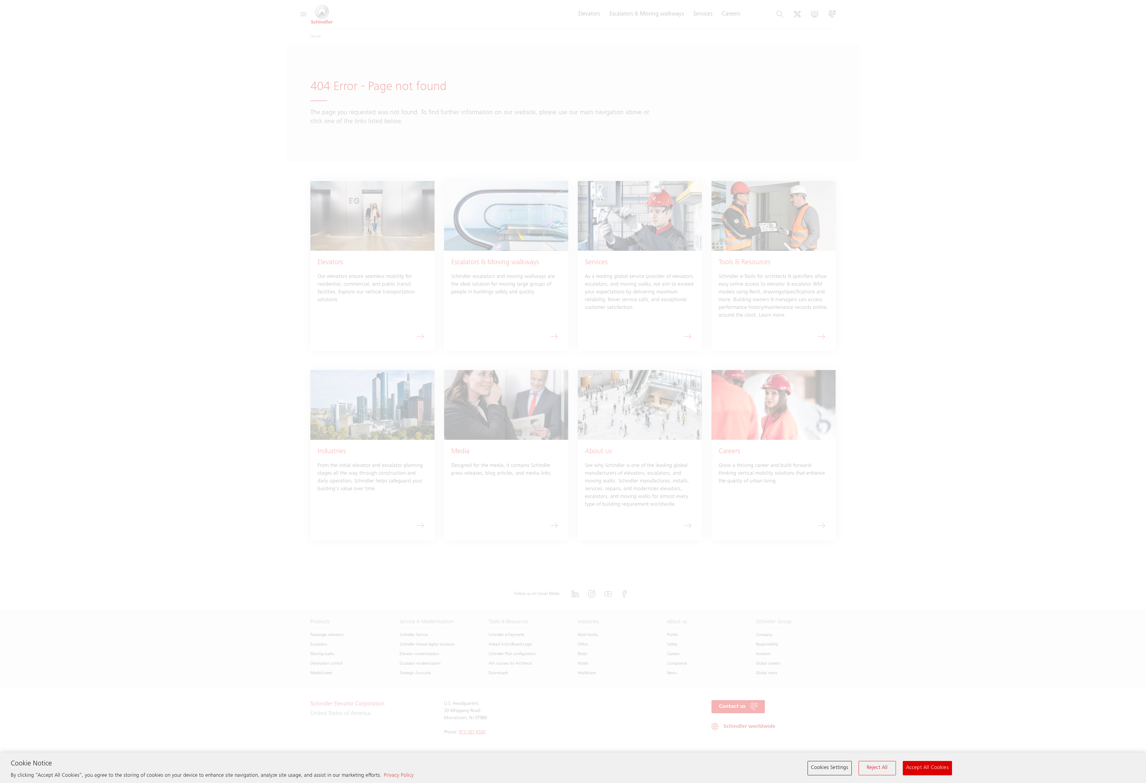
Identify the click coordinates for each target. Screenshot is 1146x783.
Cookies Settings (829, 767)
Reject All (877, 767)
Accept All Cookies (927, 767)
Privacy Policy (399, 775)
